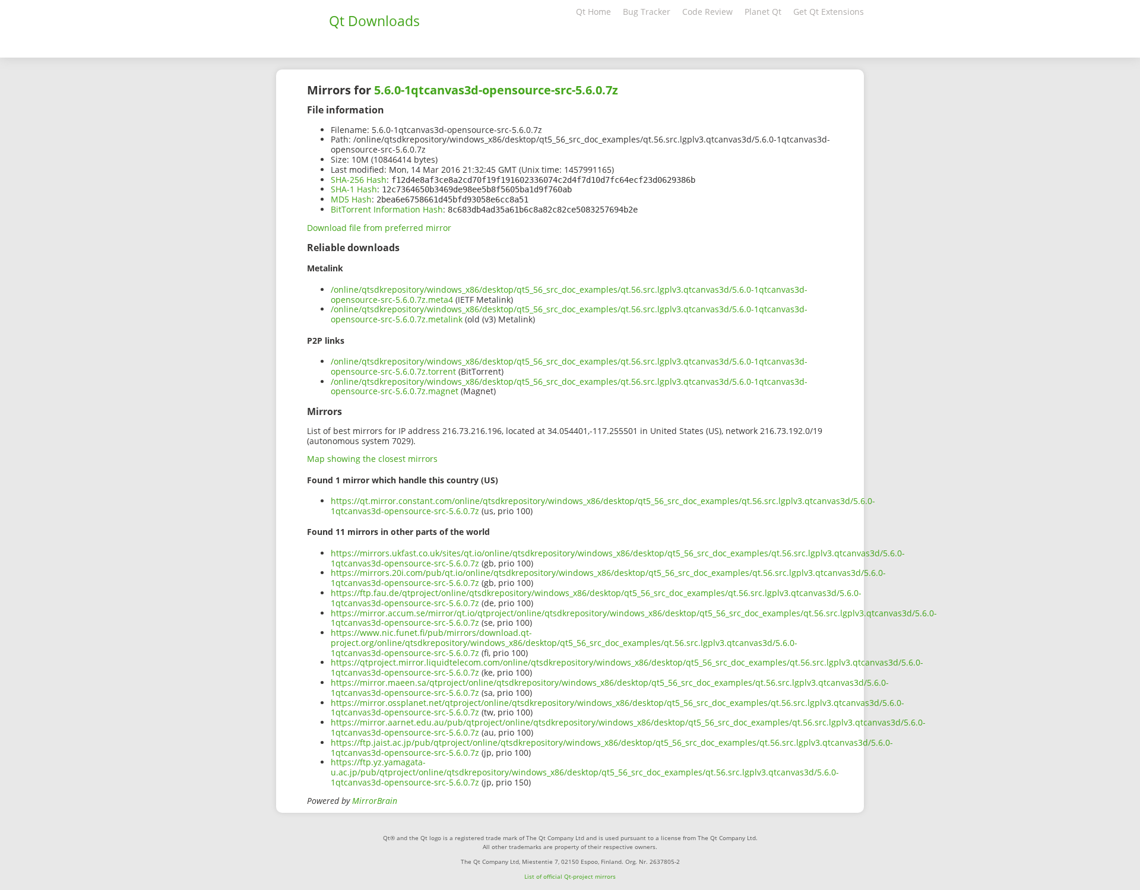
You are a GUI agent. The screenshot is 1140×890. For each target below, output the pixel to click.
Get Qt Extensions (828, 11)
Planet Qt (763, 11)
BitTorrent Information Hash (387, 209)
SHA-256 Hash (359, 179)
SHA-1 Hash (354, 189)
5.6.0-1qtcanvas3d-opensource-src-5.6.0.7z (496, 90)
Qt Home (593, 11)
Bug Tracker (646, 11)
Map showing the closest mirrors (372, 458)
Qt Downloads (374, 20)
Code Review (707, 11)
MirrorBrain (374, 800)
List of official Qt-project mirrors (570, 876)
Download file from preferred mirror (379, 227)
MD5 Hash (351, 199)
